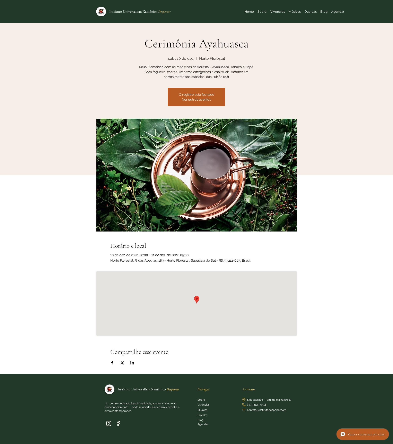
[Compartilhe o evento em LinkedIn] (132, 362)
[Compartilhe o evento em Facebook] (112, 362)
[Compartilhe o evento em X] (122, 362)
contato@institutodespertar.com (266, 409)
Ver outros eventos (196, 99)
